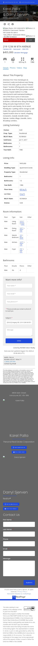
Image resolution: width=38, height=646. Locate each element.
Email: (5, 549)
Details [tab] (6, 68)
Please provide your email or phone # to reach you (18, 310)
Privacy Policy (22, 592)
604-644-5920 (11, 508)
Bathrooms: (8, 260)
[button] (10, 2)
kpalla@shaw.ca (20, 447)
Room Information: (12, 211)
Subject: (8, 318)
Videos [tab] (19, 68)
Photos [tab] (13, 68)
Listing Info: (8, 157)
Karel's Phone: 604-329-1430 (11, 2)
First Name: (7, 520)
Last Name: (7, 529)
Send (19, 341)
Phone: (5, 539)
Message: (7, 558)
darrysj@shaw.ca (12, 504)
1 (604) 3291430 (9, 362)
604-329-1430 (20, 452)
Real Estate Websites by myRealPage (19, 594)
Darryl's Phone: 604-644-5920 (28, 2)
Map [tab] (25, 68)
